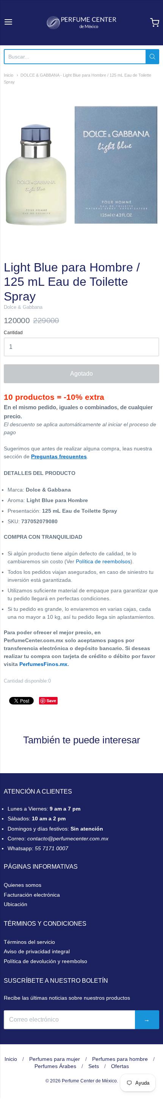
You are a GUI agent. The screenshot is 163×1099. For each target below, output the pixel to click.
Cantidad (13, 332)
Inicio (8, 75)
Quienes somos (22, 885)
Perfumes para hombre (120, 1059)
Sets (93, 1066)
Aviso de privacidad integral (37, 951)
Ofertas (120, 1066)
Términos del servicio (29, 942)
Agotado (81, 373)
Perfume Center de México (89, 1081)
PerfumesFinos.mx (43, 664)
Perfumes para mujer (54, 1059)
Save (51, 700)
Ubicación (15, 904)
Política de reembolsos (103, 561)
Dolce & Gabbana (23, 307)
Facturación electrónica (32, 895)
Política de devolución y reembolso (45, 961)
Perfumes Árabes (55, 1066)
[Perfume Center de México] (81, 23)
